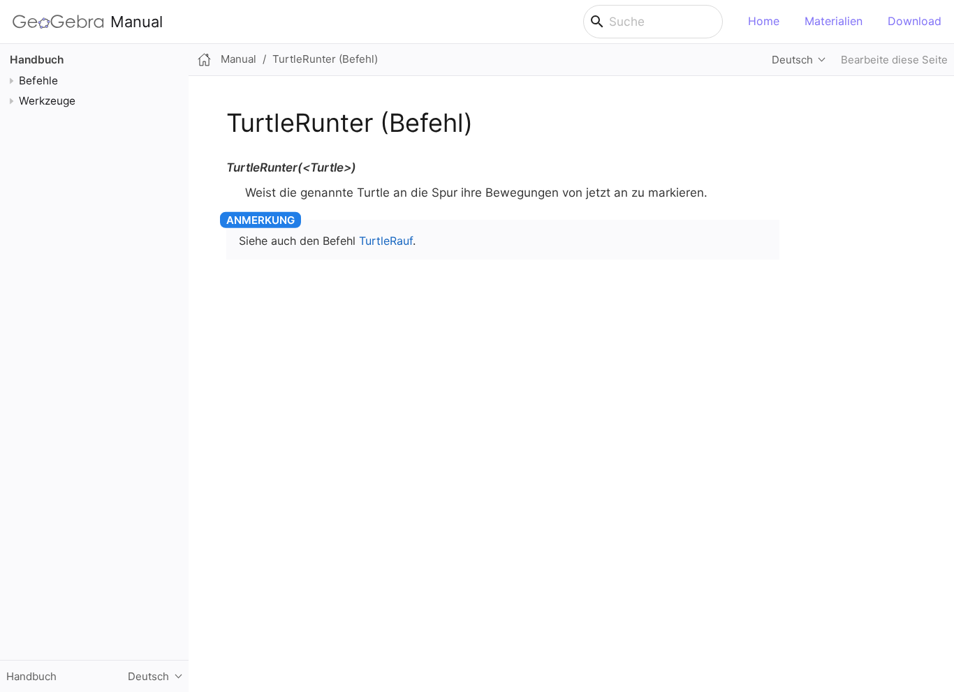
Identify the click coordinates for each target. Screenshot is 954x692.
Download (914, 21)
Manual (136, 21)
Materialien (834, 21)
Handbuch (37, 59)
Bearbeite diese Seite (894, 59)
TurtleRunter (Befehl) (325, 59)
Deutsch (792, 59)
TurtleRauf (386, 241)
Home (763, 21)
